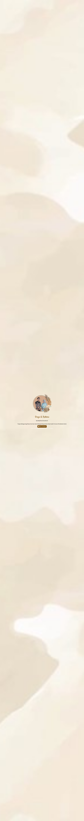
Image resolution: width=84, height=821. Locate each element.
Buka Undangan (42, 426)
